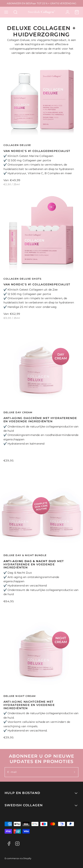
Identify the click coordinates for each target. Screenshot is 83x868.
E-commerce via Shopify (18, 858)
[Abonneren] (74, 772)
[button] (6, 12)
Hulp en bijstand (22, 793)
